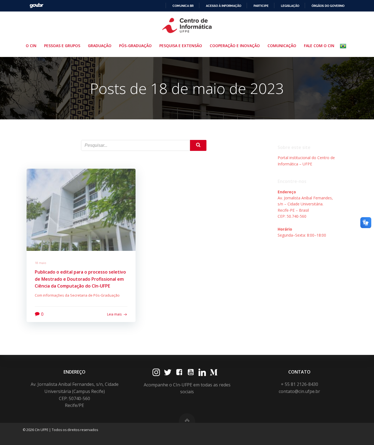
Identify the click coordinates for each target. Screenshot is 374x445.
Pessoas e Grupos (62, 45)
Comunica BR (183, 6)
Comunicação (281, 45)
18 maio (40, 263)
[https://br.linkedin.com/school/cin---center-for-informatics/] (202, 372)
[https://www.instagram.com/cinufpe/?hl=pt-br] (156, 372)
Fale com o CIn (319, 45)
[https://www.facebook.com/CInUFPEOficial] (179, 372)
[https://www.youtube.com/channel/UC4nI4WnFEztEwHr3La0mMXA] (190, 372)
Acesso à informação (223, 6)
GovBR (36, 5)
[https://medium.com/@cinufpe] (213, 372)
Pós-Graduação (135, 45)
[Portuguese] (344, 46)
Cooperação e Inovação (235, 45)
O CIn (31, 45)
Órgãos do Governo (328, 6)
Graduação (99, 45)
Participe (261, 6)
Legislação (290, 6)
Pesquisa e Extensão (180, 45)
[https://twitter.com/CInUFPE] (167, 372)
